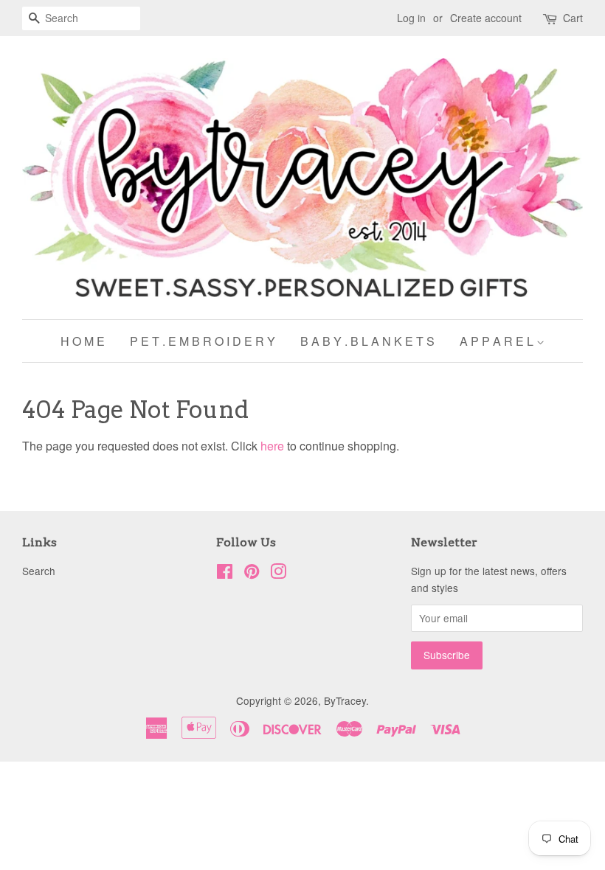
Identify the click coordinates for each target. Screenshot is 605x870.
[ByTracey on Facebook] (224, 573)
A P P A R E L (498, 341)
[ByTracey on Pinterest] (251, 573)
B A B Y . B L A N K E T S (367, 341)
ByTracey (345, 700)
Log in (411, 17)
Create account (486, 17)
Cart (573, 17)
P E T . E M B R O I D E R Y (202, 341)
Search (38, 570)
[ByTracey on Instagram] (278, 573)
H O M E (82, 341)
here (272, 445)
